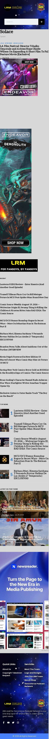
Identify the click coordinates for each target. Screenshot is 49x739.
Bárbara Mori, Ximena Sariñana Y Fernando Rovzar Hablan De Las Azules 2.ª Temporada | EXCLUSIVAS (22, 337)
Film (2, 43)
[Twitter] (13, 722)
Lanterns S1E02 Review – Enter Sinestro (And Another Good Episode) (30, 413)
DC (4, 504)
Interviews (8, 43)
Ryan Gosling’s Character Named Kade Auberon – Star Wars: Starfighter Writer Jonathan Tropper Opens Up (24, 383)
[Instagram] (18, 722)
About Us (7, 669)
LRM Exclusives (18, 43)
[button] (24, 12)
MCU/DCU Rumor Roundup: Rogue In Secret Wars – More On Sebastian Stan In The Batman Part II (23, 324)
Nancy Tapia (9, 515)
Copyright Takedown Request (12, 674)
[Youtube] (8, 722)
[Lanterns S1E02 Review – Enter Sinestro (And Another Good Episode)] (4, 413)
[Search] (41, 22)
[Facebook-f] (4, 722)
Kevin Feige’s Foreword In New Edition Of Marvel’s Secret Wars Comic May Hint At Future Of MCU (24, 360)
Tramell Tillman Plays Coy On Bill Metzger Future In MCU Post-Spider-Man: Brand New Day (30, 428)
